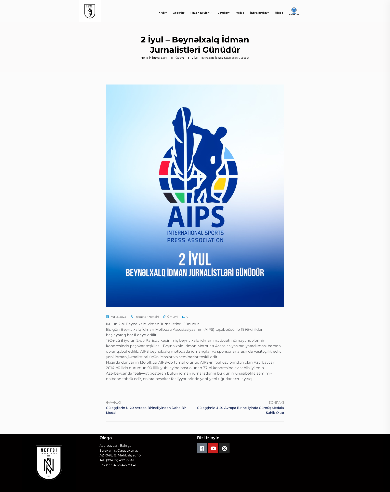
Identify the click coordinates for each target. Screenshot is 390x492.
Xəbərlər (178, 12)
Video (240, 12)
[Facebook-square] (202, 448)
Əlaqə (279, 12)
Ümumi (172, 317)
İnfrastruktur (259, 12)
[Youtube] (213, 448)
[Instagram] (224, 448)
